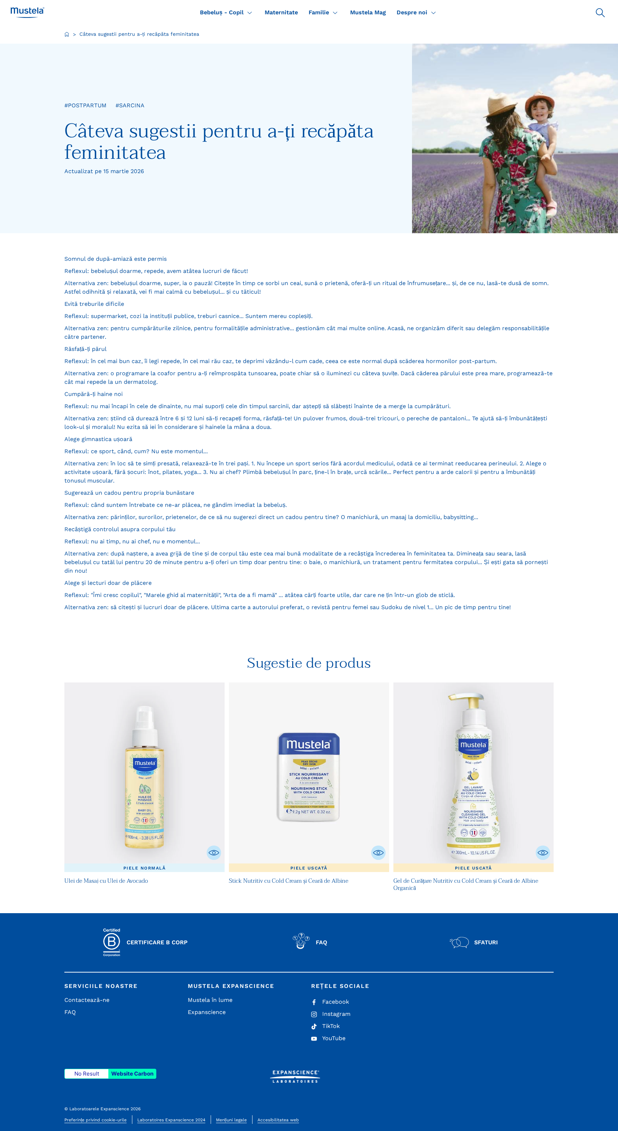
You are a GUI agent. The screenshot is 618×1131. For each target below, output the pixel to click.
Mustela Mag (368, 12)
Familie (319, 12)
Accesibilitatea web (278, 1119)
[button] (600, 12)
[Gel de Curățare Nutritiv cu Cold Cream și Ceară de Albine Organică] (473, 777)
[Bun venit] (66, 34)
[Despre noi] (433, 12)
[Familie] (335, 12)
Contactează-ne (86, 1000)
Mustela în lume (210, 1000)
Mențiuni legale (231, 1119)
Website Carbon (132, 1073)
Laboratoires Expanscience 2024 (171, 1119)
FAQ (70, 1012)
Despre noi (412, 12)
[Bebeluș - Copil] (249, 12)
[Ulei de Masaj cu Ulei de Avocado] (144, 777)
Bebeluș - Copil (222, 12)
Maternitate (281, 12)
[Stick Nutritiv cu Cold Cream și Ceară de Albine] (309, 777)
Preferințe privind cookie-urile (95, 1119)
